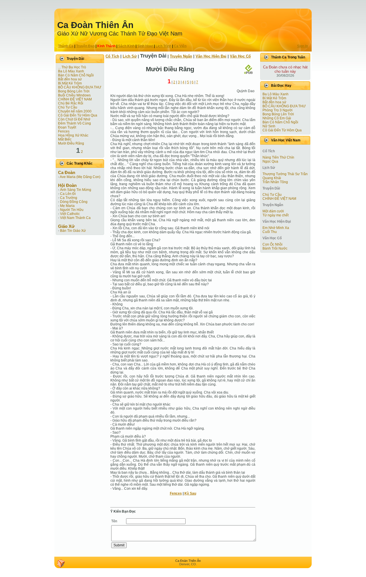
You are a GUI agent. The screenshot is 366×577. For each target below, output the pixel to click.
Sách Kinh (126, 46)
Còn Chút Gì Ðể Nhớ (74, 119)
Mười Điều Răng (71, 143)
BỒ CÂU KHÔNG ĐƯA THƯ (79, 87)
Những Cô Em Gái (276, 118)
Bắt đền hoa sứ (70, 79)
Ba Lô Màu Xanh (71, 71)
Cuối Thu (269, 232)
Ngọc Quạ (270, 161)
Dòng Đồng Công (73, 202)
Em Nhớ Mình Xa (275, 228)
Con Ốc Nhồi (272, 244)
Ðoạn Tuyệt (67, 127)
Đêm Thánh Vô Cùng (74, 123)
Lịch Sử (130, 56)
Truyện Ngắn (181, 56)
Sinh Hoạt (145, 46)
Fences (63, 131)
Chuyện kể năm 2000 (75, 111)
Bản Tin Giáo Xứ (73, 231)
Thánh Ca (65, 46)
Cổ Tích (112, 56)
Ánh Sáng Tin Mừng (75, 190)
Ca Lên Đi (68, 194)
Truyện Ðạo (85, 46)
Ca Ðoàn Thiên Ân (95, 25)
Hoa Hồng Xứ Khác (73, 135)
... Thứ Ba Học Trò (72, 67)
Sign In (302, 46)
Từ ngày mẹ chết (275, 215)
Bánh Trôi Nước (274, 248)
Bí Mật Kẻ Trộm (70, 83)
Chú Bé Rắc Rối (70, 103)
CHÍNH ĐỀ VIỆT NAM (75, 99)
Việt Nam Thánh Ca (75, 218)
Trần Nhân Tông (275, 182)
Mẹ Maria (67, 206)
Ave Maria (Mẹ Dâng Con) (80, 177)
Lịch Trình (163, 46)
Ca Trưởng (68, 198)
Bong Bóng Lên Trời (73, 91)
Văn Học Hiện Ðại (211, 56)
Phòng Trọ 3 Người (277, 110)
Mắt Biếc (64, 139)
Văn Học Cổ (240, 56)
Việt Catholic (70, 214)
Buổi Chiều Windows (74, 95)
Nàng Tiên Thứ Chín (278, 157)
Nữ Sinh (268, 126)
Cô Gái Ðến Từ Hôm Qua (77, 115)
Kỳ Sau (190, 493)
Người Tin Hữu (71, 210)
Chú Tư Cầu (67, 107)
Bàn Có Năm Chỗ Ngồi (76, 75)
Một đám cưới (273, 211)
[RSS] (61, 563)
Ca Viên (180, 46)
